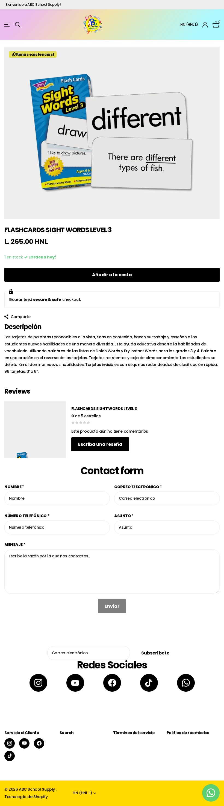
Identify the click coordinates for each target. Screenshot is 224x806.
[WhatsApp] (186, 683)
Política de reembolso (188, 732)
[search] (17, 25)
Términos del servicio (134, 732)
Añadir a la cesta (112, 275)
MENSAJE (14, 544)
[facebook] (112, 683)
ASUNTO (124, 516)
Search (67, 732)
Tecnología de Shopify (26, 796)
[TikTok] (149, 683)
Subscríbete (155, 653)
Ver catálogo (7, 24)
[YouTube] (75, 683)
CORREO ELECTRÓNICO (138, 487)
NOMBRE (14, 487)
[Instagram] (38, 683)
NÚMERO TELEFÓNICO (26, 516)
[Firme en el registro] (205, 25)
